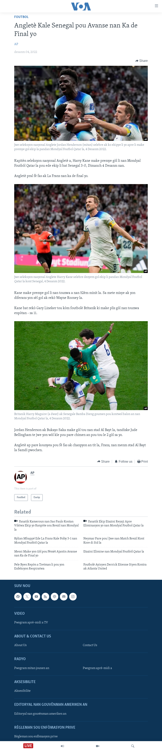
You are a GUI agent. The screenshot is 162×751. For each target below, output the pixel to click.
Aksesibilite (22, 691)
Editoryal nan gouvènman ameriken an (40, 713)
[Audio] (62, 746)
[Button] (141, 60)
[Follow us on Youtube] (36, 596)
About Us (20, 645)
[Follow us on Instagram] (73, 596)
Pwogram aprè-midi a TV (31, 622)
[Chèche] (133, 746)
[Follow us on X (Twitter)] (27, 596)
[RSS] (45, 596)
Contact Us (90, 645)
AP (16, 44)
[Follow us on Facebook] (18, 596)
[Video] (98, 746)
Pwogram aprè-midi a (97, 668)
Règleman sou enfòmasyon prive (36, 736)
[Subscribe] (63, 596)
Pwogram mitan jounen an (31, 668)
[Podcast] (54, 596)
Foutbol (21, 17)
